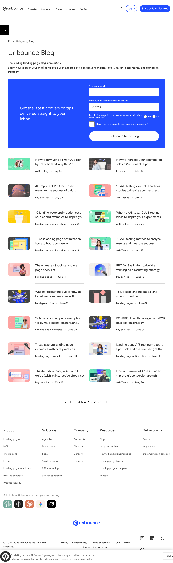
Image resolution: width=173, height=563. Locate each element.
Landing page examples (113, 468)
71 (95, 402)
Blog (102, 439)
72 (99, 402)
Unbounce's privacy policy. (134, 124)
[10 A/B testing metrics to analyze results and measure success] (100, 243)
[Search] (121, 9)
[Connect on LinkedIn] (152, 540)
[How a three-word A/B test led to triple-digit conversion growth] (100, 375)
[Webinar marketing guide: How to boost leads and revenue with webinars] (19, 296)
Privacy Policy (79, 543)
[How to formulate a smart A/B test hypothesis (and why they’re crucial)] (19, 164)
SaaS (45, 454)
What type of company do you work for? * (109, 101)
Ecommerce (48, 446)
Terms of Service (100, 543)
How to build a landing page (115, 454)
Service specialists (52, 476)
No (157, 117)
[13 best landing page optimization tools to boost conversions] (19, 243)
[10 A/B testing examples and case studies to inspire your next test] (100, 190)
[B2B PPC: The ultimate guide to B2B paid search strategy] (100, 322)
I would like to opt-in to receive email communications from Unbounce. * (115, 116)
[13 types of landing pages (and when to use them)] (100, 296)
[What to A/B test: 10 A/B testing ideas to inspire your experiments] (100, 216)
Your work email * (97, 86)
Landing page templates (17, 468)
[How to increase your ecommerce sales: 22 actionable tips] (100, 164)
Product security (12, 483)
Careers (78, 454)
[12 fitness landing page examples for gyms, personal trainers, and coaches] (19, 322)
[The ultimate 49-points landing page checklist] (19, 269)
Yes (149, 117)
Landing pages (11, 439)
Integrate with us (109, 446)
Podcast (104, 476)
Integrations (10, 454)
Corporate (79, 439)
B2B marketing (50, 468)
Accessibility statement (95, 547)
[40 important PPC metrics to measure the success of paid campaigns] (19, 190)
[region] (86, 556)
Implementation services (156, 454)
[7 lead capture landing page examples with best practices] (19, 348)
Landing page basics (111, 461)
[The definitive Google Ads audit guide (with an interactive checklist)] (19, 375)
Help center (149, 446)
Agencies (47, 439)
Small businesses (51, 461)
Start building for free (155, 8)
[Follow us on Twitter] (162, 540)
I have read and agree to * (122, 124)
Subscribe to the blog (124, 136)
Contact (84, 9)
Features (8, 461)
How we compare (13, 476)
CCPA (117, 543)
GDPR (127, 543)
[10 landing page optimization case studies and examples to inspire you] (19, 216)
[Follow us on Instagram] (142, 540)
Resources (108, 430)
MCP (5, 446)
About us (78, 446)
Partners (78, 461)
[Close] (167, 556)
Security (63, 543)
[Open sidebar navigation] (4, 30)
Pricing (59, 9)
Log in (131, 8)
